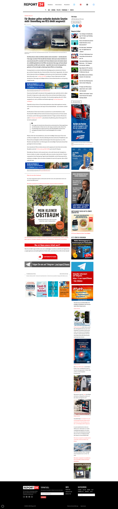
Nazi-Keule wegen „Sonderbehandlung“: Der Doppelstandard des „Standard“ (85, 49)
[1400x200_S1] (47, 168)
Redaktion (50, 4)
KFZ (44, 237)
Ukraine (38, 239)
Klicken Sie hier (77, 364)
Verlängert (57, 239)
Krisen (27, 15)
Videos (72, 10)
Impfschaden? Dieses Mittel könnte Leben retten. (81, 212)
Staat (84, 394)
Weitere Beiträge (76, 22)
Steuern (33, 239)
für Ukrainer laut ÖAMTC (36, 117)
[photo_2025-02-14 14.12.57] (80, 208)
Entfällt (34, 237)
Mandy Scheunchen (78, 327)
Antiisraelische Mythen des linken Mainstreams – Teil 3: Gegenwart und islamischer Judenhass (85, 63)
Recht (31, 15)
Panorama (64, 10)
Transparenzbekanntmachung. (45, 170)
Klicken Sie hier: (77, 308)
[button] (46, 9)
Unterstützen (58, 4)
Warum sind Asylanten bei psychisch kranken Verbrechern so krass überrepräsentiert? (86, 43)
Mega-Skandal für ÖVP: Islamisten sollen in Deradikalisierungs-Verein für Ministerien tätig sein (86, 70)
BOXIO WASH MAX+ (79, 366)
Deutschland (28, 237)
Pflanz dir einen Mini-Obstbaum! (34, 175)
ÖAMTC (63, 237)
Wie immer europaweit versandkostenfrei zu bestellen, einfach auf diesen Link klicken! (82, 439)
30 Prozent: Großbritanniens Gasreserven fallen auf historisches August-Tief (86, 56)
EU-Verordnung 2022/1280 (42, 149)
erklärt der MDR (42, 76)
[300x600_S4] (80, 141)
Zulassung (64, 239)
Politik (58, 10)
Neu (49, 10)
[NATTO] (82, 231)
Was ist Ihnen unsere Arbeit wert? (47, 245)
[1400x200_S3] (47, 88)
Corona (53, 10)
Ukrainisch (44, 239)
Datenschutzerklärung (72, 506)
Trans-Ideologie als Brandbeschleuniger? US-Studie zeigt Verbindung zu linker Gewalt (86, 36)
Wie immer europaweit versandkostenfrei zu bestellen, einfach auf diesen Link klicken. (82, 459)
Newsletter (67, 4)
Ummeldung (50, 239)
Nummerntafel (56, 237)
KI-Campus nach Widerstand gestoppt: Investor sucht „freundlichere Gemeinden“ (85, 89)
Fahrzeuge (40, 237)
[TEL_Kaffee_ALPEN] (82, 169)
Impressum (83, 506)
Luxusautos (49, 237)
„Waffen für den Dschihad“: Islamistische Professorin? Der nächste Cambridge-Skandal (86, 95)
